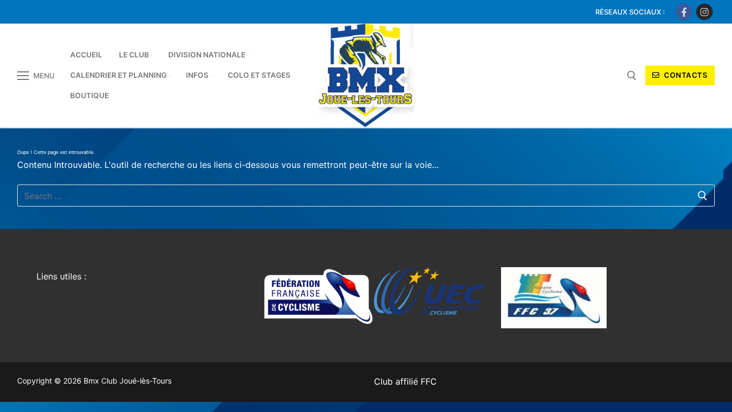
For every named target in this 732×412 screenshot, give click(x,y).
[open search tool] (632, 75)
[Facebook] (684, 12)
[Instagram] (704, 12)
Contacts (685, 75)
